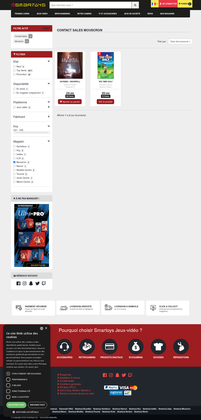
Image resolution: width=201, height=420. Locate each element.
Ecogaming (65, 374)
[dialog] (26, 371)
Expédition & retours (69, 377)
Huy (19, 150)
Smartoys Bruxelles (83, 408)
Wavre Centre (24, 181)
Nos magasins (167, 13)
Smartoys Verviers (124, 411)
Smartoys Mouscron (182, 408)
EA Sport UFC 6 (67, 387)
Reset (46, 28)
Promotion (23, 74)
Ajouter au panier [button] (71, 101)
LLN (19, 158)
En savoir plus (32, 367)
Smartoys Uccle (108, 411)
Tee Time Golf (106, 81)
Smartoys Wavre (141, 411)
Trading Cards (22, 13)
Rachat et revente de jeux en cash (76, 393)
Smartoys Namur (59, 411)
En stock (21, 88)
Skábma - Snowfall (70, 81)
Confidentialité (66, 380)
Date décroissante (179, 41)
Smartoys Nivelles (75, 411)
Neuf (20, 66)
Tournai (21, 173)
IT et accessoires (108, 13)
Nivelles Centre (25, 169)
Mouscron (22, 162)
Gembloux (22, 146)
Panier (185, 3)
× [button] (46, 328)
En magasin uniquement (29, 92)
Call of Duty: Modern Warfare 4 (75, 390)
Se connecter (169, 3)
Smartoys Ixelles (149, 408)
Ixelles (20, 154)
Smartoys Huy (135, 408)
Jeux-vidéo (42, 13)
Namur (21, 166)
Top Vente (24, 70)
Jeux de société (132, 13)
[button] (26, 412)
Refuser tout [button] (37, 404)
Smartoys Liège (165, 408)
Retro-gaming (84, 13)
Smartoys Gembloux (101, 408)
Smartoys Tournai (92, 411)
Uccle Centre (24, 177)
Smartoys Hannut (119, 408)
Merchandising (62, 13)
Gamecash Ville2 (66, 408)
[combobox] (41, 328)
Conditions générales (70, 384)
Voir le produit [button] (105, 101)
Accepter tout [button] (16, 404)
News (150, 13)
